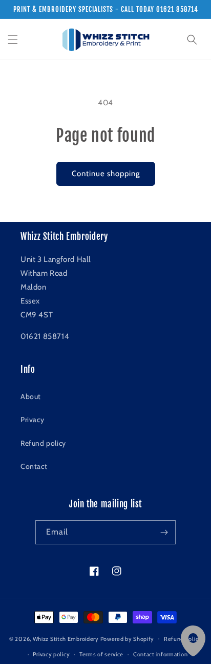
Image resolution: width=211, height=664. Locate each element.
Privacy (32, 419)
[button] (13, 39)
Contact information (160, 654)
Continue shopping (106, 173)
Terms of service (101, 654)
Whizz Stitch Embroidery (66, 638)
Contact (33, 466)
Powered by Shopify (127, 638)
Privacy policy (51, 654)
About (30, 396)
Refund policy (43, 443)
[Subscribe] (164, 532)
